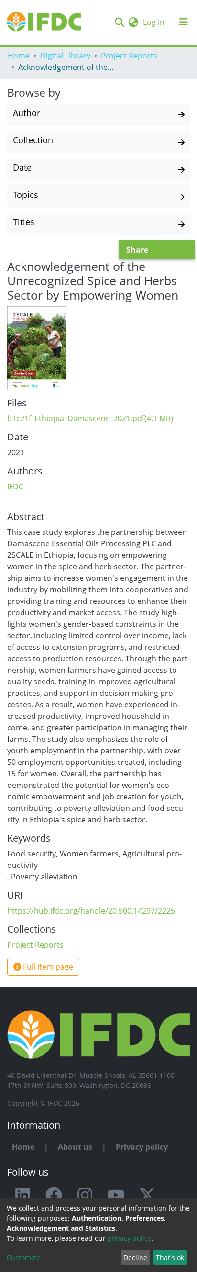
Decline (135, 1257)
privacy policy (129, 1238)
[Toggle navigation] (183, 22)
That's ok (170, 1257)
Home (19, 55)
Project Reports (129, 55)
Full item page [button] (47, 966)
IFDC (15, 486)
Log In (154, 22)
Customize (23, 1257)
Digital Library (65, 55)
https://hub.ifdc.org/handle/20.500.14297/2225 (91, 910)
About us (75, 1147)
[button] (133, 22)
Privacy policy (142, 1147)
